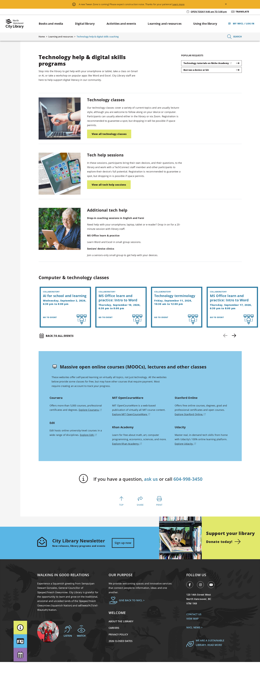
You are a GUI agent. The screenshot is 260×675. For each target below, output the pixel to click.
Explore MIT (130, 414)
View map (192, 618)
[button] (20, 627)
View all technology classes (109, 134)
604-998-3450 (187, 479)
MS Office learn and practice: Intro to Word (118, 297)
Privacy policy (118, 634)
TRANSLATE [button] (242, 11)
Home (42, 36)
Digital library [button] (85, 23)
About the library (121, 621)
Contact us (194, 614)
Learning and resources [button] (164, 23)
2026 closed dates (120, 641)
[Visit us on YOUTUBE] (212, 585)
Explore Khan (125, 443)
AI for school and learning (65, 295)
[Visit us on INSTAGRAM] (202, 585)
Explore (89, 409)
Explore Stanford (189, 414)
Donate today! (219, 541)
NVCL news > (194, 627)
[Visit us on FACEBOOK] (191, 585)
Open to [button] (209, 12)
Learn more (178, 4)
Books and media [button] (51, 23)
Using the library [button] (205, 23)
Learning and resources (60, 36)
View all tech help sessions (109, 184)
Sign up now (123, 543)
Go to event (50, 317)
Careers (114, 627)
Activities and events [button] (121, 23)
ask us (151, 479)
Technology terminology (174, 295)
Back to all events (59, 335)
